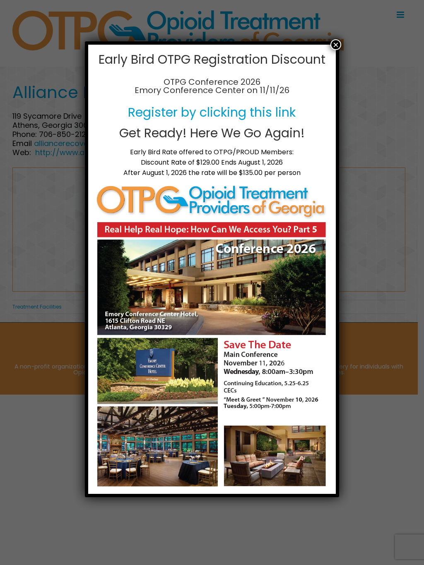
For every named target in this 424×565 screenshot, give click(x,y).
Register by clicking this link (212, 112)
